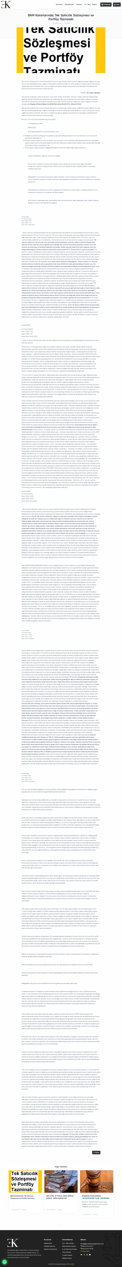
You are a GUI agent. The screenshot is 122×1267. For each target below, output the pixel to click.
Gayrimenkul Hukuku (69, 1246)
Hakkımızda (48, 1243)
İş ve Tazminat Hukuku (69, 1249)
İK (85, 4)
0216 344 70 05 (87, 1249)
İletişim (94, 4)
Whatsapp (85, 1251)
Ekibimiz (79, 4)
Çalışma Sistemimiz (50, 1249)
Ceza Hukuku (66, 1252)
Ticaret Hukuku (67, 1255)
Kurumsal (59, 4)
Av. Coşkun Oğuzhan (93, 93)
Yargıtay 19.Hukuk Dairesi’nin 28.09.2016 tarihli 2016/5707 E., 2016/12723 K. (55, 104)
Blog (89, 4)
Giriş (117, 4)
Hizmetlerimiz (69, 4)
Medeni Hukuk (67, 1258)
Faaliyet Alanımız (49, 1246)
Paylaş (97, 1152)
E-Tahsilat (107, 4)
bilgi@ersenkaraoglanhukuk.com (93, 1244)
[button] (59, 1225)
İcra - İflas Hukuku (68, 1243)
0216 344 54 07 (87, 1246)
